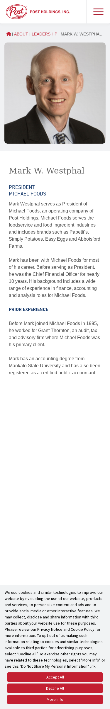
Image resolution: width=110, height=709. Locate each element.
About (21, 34)
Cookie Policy (82, 629)
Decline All (55, 688)
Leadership (44, 34)
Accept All (55, 677)
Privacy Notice (49, 629)
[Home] (38, 11)
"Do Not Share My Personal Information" (54, 666)
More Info (55, 699)
